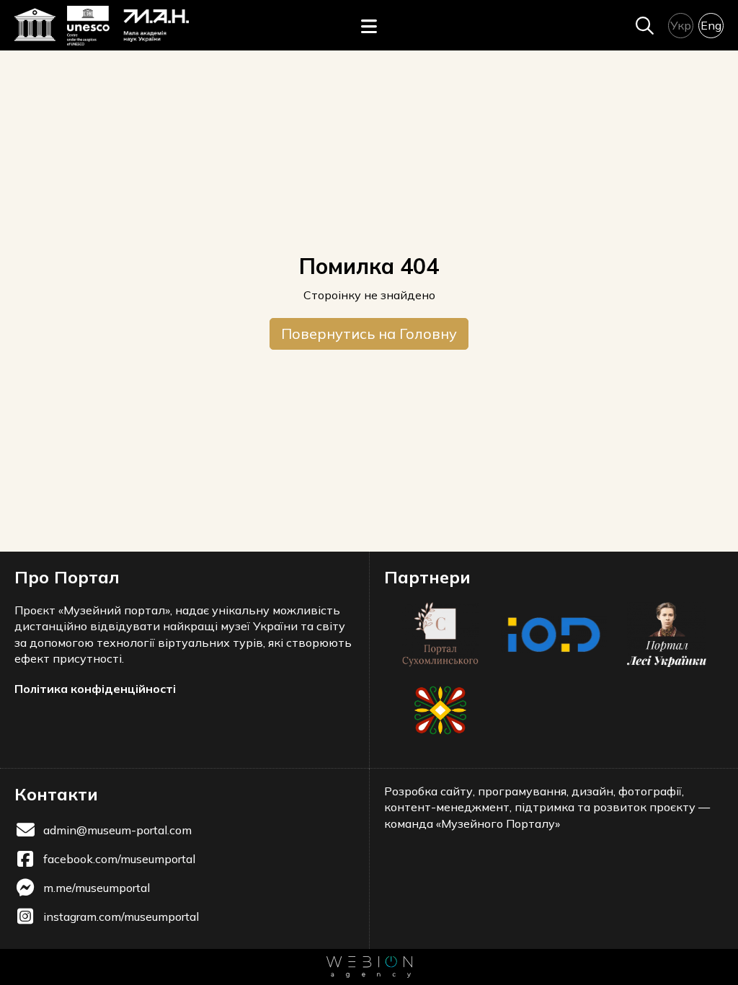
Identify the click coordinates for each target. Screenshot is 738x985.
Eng (711, 25)
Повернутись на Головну (369, 333)
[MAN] (127, 25)
